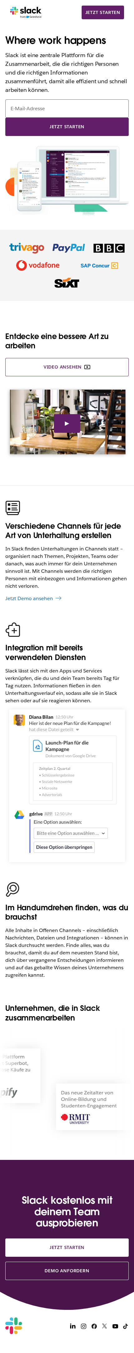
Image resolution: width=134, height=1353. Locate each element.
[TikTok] (126, 1327)
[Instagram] (83, 1327)
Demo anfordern (67, 1271)
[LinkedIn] (73, 1327)
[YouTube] (115, 1327)
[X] (105, 1327)
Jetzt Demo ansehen (29, 598)
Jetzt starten (102, 12)
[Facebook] (94, 1327)
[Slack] (25, 12)
